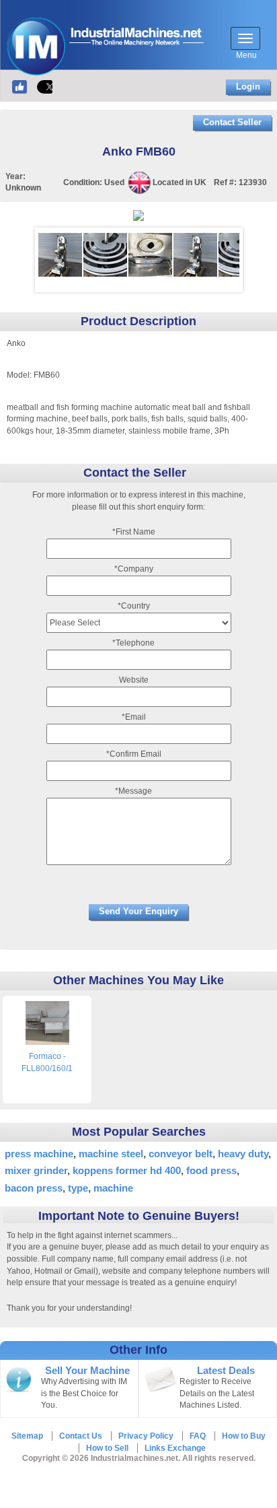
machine (113, 1188)
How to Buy (244, 1436)
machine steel (111, 1153)
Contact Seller (232, 122)
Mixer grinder (36, 1170)
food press (211, 1170)
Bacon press (34, 1188)
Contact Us (80, 1436)
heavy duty (243, 1153)
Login (248, 86)
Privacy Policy (145, 1436)
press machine (39, 1153)
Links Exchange (175, 1448)
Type (78, 1188)
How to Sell (107, 1448)
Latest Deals (226, 1370)
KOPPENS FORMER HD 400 (127, 1170)
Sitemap (27, 1436)
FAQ (198, 1436)
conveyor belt (180, 1153)
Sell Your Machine (87, 1370)
